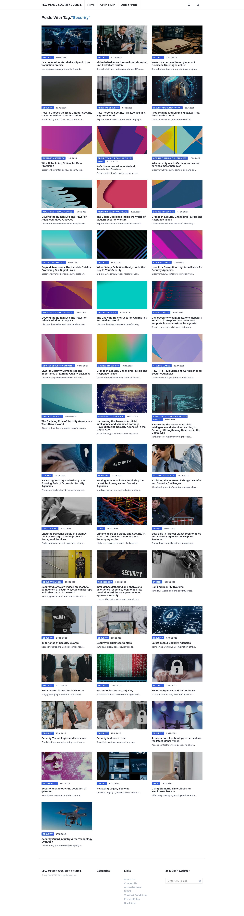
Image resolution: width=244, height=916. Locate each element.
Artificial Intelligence (110, 416)
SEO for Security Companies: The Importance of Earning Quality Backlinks (66, 372)
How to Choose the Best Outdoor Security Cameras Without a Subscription (67, 114)
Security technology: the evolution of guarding (64, 790)
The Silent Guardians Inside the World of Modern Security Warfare (121, 218)
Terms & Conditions (135, 895)
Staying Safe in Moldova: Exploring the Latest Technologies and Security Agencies (120, 483)
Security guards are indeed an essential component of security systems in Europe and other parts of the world (67, 590)
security (103, 57)
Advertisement (133, 887)
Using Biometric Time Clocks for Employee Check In (171, 790)
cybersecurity (161, 313)
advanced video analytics (57, 212)
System (157, 582)
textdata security (53, 158)
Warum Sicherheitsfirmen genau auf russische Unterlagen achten (173, 64)
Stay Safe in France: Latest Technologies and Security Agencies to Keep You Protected (176, 536)
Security (48, 57)
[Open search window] (197, 5)
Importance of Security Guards (60, 643)
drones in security (163, 212)
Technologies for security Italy (115, 690)
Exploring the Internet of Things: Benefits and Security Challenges (177, 482)
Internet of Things (163, 475)
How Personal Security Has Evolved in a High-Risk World (121, 114)
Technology (105, 582)
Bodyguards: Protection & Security (63, 690)
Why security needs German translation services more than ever (176, 164)
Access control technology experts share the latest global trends (176, 739)
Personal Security (108, 108)
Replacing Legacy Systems (113, 788)
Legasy (102, 783)
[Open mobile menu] (188, 5)
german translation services (169, 158)
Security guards (52, 582)
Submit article (129, 5)
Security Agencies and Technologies (174, 690)
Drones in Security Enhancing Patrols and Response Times (177, 218)
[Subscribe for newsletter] (199, 881)
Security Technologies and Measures (64, 738)
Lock (155, 783)
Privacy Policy (132, 899)
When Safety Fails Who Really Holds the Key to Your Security (121, 269)
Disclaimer (130, 903)
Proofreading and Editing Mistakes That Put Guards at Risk (176, 114)
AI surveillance (161, 262)
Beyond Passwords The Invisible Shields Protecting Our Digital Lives (66, 269)
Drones (47, 475)
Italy (101, 529)
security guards (107, 313)
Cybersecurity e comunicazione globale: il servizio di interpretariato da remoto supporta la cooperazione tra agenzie (177, 320)
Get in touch (107, 5)
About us (129, 879)
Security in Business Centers (114, 643)
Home (91, 5)
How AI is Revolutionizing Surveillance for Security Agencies (177, 269)
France (157, 529)
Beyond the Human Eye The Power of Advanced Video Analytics (64, 218)
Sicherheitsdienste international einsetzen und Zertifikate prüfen (122, 64)
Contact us (130, 883)
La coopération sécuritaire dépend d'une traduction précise (66, 64)
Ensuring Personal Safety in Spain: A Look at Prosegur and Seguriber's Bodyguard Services (64, 536)
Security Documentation (167, 108)
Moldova (103, 475)
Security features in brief (111, 738)
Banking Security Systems (168, 587)
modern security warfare (112, 212)
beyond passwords (54, 262)
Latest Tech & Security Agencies (171, 643)
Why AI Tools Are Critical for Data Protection (62, 164)
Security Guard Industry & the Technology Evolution (67, 840)
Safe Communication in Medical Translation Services (116, 168)
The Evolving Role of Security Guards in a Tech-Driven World (122, 319)
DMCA (127, 891)
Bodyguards (50, 529)
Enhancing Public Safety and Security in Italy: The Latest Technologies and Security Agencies (121, 536)
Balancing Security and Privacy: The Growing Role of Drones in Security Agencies (63, 483)
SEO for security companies (58, 366)
